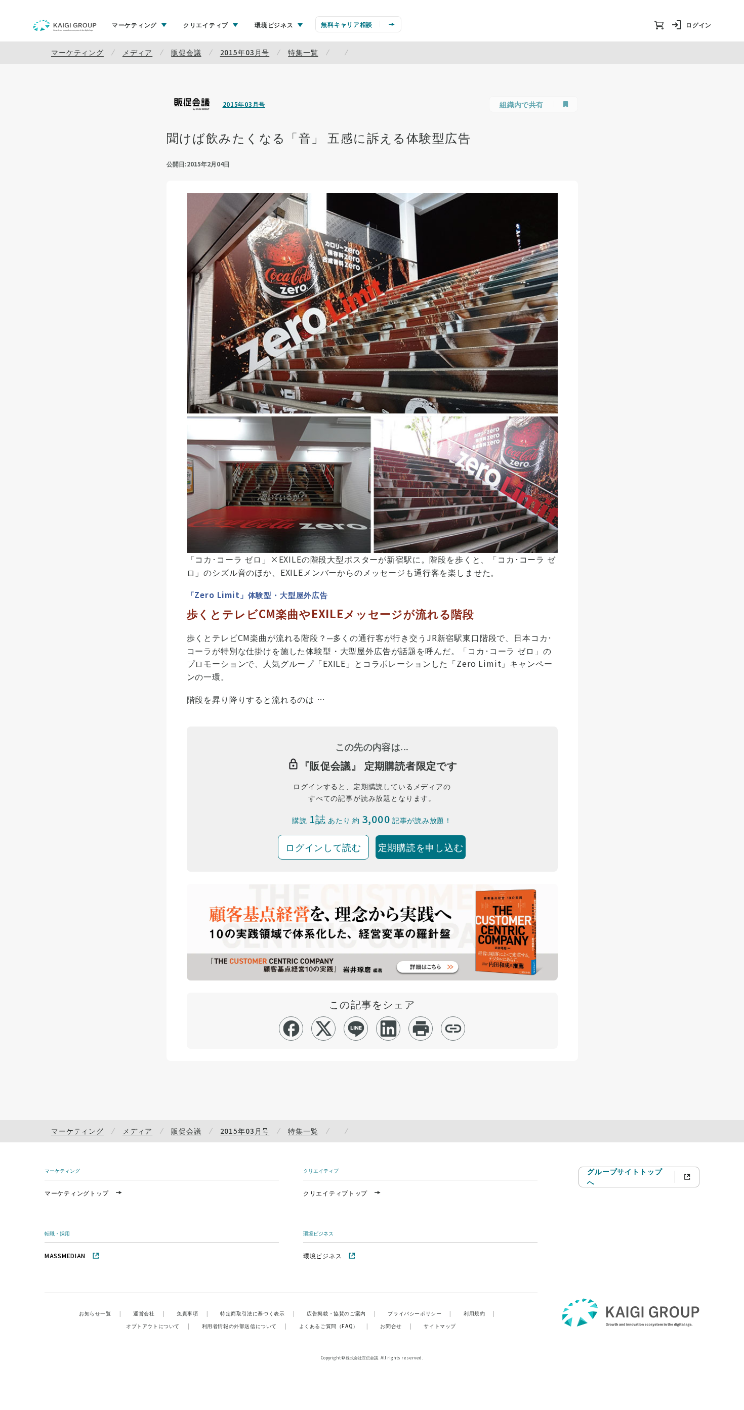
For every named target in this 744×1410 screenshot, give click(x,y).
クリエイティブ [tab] (205, 24)
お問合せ (395, 1326)
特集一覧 (303, 52)
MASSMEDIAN (65, 1255)
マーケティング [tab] (134, 24)
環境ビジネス (322, 1255)
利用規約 (479, 1313)
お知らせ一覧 (100, 1313)
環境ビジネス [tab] (274, 24)
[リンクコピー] (453, 1028)
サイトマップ (440, 1326)
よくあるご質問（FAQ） (333, 1326)
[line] (356, 1028)
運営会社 (148, 1313)
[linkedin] (388, 1028)
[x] (323, 1028)
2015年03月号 (245, 52)
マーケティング (77, 52)
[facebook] (291, 1028)
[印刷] (420, 1028)
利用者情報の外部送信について (244, 1326)
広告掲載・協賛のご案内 (341, 1313)
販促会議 (186, 52)
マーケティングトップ (77, 1192)
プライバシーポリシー (419, 1313)
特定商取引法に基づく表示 (257, 1313)
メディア (137, 52)
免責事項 (192, 1313)
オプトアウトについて (158, 1326)
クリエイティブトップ (335, 1192)
